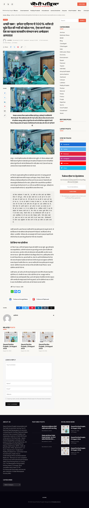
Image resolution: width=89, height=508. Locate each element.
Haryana (64, 10)
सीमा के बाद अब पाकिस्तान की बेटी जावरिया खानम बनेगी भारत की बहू (49, 427)
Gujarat (62, 66)
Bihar (79, 10)
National (62, 91)
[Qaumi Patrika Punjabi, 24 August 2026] (46, 337)
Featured (62, 63)
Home (16, 10)
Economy (63, 54)
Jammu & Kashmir (55, 10)
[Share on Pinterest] (18, 47)
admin (10, 40)
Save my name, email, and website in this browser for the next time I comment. (29, 398)
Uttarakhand (45, 10)
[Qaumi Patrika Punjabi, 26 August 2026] (11, 337)
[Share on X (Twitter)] (14, 47)
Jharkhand (63, 77)
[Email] (5, 111)
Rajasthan (63, 102)
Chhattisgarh (63, 46)
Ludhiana (62, 82)
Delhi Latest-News (65, 52)
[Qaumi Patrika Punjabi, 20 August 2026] (65, 451)
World (61, 113)
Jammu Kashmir (64, 74)
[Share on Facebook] (10, 47)
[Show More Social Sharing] (25, 47)
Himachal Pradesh (65, 71)
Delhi (61, 49)
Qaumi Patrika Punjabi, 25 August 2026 (28, 346)
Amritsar (62, 32)
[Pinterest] (5, 106)
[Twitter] (5, 97)
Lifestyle (62, 80)
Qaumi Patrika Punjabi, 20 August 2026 (78, 449)
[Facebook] (5, 93)
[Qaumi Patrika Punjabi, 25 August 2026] (29, 337)
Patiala (62, 94)
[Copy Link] (21, 47)
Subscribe (82, 4)
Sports (62, 105)
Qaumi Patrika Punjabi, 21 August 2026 (78, 438)
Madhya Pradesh (35, 10)
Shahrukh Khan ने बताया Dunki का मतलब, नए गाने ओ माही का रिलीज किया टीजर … (48, 437)
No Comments (44, 40)
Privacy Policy (70, 198)
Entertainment (24, 10)
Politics (62, 96)
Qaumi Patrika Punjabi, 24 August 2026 (46, 346)
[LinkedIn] (5, 102)
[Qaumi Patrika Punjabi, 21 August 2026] (65, 440)
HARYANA (62, 68)
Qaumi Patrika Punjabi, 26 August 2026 (10, 346)
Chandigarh (63, 43)
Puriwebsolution (56, 502)
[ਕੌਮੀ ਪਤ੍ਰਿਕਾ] (44, 4)
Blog (8, 15)
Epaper (5, 19)
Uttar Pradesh (72, 10)
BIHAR (61, 38)
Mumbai (62, 88)
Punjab (62, 99)
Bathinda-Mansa (64, 35)
